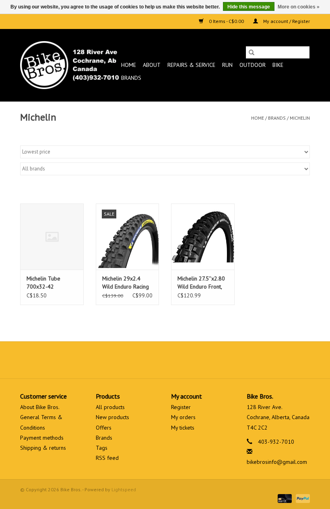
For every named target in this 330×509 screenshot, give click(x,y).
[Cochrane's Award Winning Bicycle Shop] (69, 65)
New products (112, 417)
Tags (101, 447)
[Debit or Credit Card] (284, 498)
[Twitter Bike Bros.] (150, 359)
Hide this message (248, 7)
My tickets (182, 427)
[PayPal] (301, 498)
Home (128, 65)
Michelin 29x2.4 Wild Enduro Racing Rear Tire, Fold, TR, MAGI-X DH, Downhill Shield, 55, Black (127, 283)
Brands (131, 77)
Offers (103, 427)
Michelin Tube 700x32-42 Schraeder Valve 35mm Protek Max (49, 283)
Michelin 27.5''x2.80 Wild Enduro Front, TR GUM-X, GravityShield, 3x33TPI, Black (201, 283)
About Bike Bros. (40, 407)
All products (110, 407)
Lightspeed (123, 489)
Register (181, 407)
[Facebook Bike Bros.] (136, 359)
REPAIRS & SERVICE (191, 65)
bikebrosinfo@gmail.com (277, 461)
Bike (277, 65)
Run (227, 65)
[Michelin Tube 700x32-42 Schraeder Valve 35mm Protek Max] (52, 237)
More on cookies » (299, 7)
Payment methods (42, 437)
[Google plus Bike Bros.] (165, 359)
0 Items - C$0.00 (226, 21)
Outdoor (252, 65)
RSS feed (107, 457)
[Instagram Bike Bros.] (194, 359)
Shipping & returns (43, 447)
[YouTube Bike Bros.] (179, 359)
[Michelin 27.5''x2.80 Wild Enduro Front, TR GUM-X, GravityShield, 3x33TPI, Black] (203, 237)
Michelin (300, 118)
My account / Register (286, 21)
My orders (183, 417)
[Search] (251, 52)
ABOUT (152, 65)
